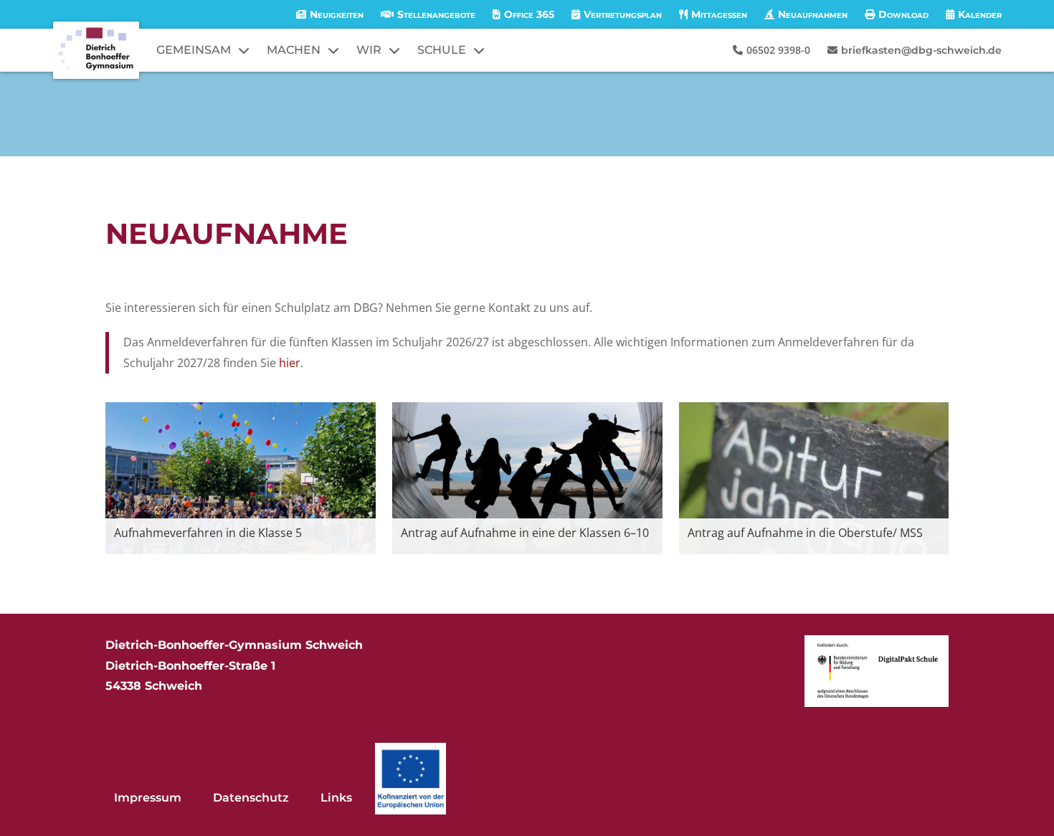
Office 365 (529, 14)
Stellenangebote (436, 14)
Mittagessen (719, 14)
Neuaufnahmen (813, 14)
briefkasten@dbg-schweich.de (921, 50)
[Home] (96, 50)
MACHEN (294, 50)
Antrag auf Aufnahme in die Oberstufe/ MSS (805, 533)
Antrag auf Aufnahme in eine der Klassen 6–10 (525, 533)
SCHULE (441, 50)
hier (289, 363)
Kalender (980, 14)
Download (903, 14)
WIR (368, 50)
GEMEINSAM (193, 50)
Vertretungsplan (623, 14)
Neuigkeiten (337, 14)
